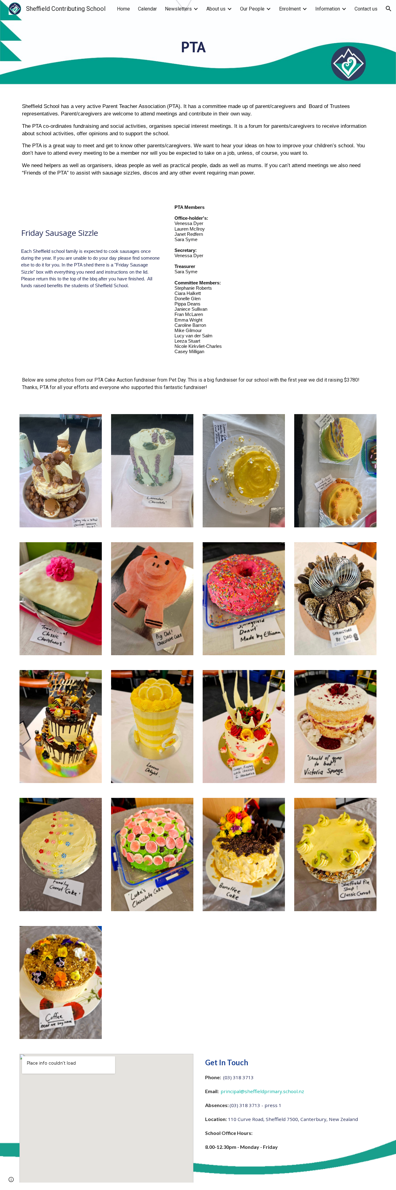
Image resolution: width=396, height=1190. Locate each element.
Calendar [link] (147, 9)
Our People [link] (252, 9)
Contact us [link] (366, 9)
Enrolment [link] (290, 9)
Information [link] (327, 9)
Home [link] (123, 9)
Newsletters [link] (178, 9)
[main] (198, 52)
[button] (388, 8)
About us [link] (216, 9)
